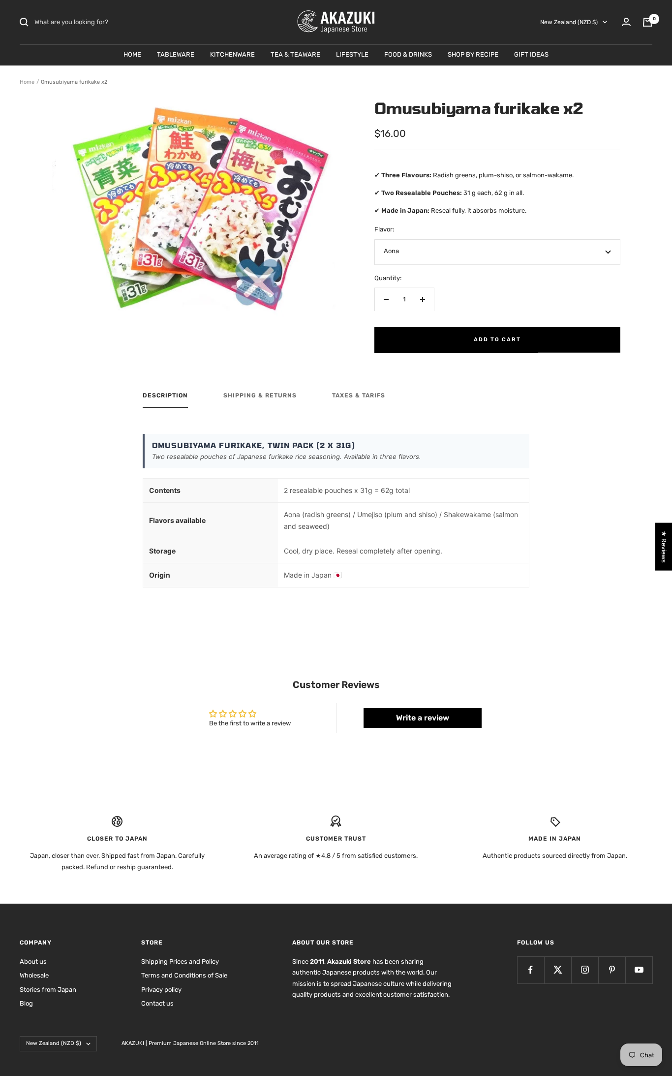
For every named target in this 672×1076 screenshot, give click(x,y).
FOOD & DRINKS (408, 54)
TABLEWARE (175, 54)
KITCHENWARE (232, 54)
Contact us (157, 1003)
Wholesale (34, 975)
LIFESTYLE (352, 54)
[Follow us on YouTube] (638, 969)
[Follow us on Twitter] (557, 969)
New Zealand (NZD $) (569, 22)
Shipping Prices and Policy (180, 961)
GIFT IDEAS (531, 54)
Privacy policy (161, 989)
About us (33, 961)
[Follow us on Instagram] (584, 969)
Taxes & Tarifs (358, 395)
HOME (132, 54)
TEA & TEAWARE (295, 54)
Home (27, 82)
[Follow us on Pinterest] (611, 969)
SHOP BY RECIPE (473, 54)
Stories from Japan (48, 989)
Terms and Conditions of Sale (184, 975)
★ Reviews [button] (664, 546)
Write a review (422, 717)
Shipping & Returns (260, 395)
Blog (26, 1003)
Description (165, 395)
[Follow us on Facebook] (530, 969)
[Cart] (647, 22)
